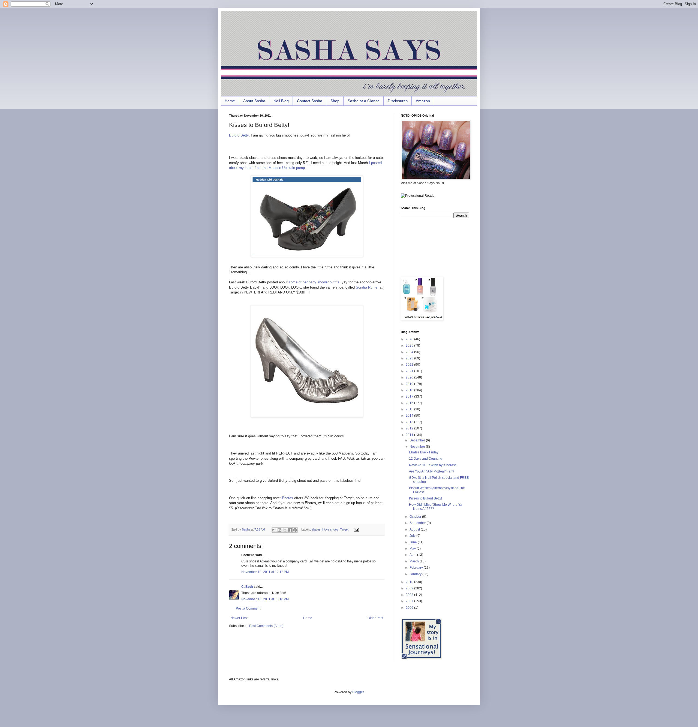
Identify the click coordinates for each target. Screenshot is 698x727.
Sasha (246, 529)
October (416, 517)
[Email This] (274, 530)
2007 (410, 601)
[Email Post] (355, 529)
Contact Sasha (309, 101)
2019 (410, 384)
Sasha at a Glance (364, 101)
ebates (316, 529)
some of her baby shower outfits (314, 282)
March (415, 561)
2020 (410, 377)
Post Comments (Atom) (266, 626)
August (415, 529)
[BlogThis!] (279, 530)
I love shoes (330, 529)
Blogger (358, 692)
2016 (410, 403)
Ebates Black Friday (423, 452)
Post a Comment (248, 608)
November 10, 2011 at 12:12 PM (265, 572)
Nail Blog (281, 101)
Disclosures (398, 101)
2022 (410, 364)
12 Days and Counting (425, 459)
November (418, 447)
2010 (410, 582)
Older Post (375, 618)
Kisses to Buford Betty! (425, 498)
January (416, 574)
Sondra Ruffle (366, 287)
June (414, 542)
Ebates (287, 498)
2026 (410, 339)
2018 (410, 390)
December (418, 440)
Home (230, 101)
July (413, 536)
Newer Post (239, 618)
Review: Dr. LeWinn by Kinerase (433, 465)
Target (344, 529)
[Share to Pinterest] (295, 530)
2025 (410, 345)
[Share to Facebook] (290, 530)
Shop (334, 101)
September (418, 523)
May (413, 548)
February (417, 568)
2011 (410, 435)
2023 (410, 358)
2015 (410, 409)
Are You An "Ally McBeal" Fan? (431, 471)
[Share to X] (284, 530)
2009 (410, 588)
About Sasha (254, 101)
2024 (410, 352)
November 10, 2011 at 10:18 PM (265, 599)
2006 (410, 608)
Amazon (423, 101)
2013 (410, 422)
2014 (410, 415)
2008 (410, 595)
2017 (410, 396)
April (413, 555)
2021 (410, 371)
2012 (410, 428)
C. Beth (247, 587)
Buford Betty (239, 135)
